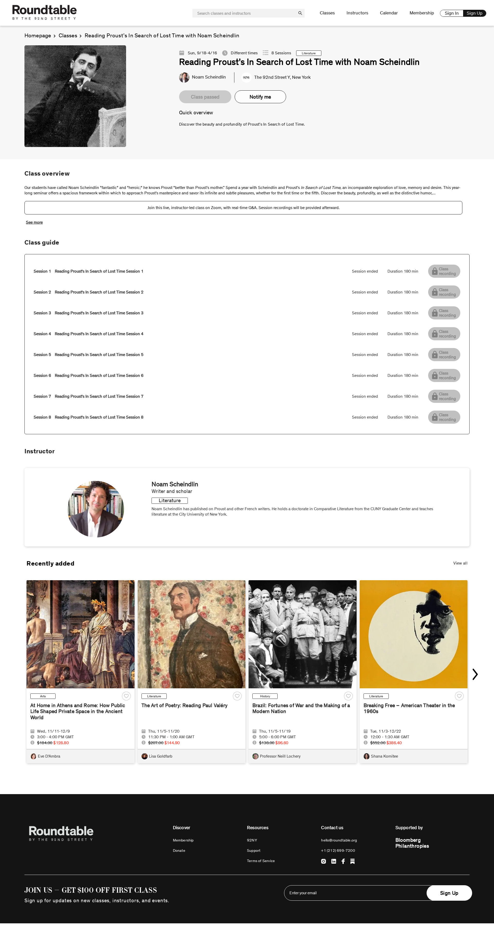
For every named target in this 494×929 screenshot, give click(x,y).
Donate (179, 850)
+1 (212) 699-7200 (338, 850)
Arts (43, 696)
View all (460, 563)
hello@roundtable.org (339, 840)
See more (34, 222)
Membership (422, 13)
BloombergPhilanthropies (412, 843)
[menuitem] (327, 13)
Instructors (357, 13)
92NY (252, 840)
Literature (154, 696)
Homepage (37, 35)
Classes (68, 35)
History (265, 696)
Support (253, 850)
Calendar (389, 13)
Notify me (260, 97)
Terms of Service (261, 860)
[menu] (375, 13)
